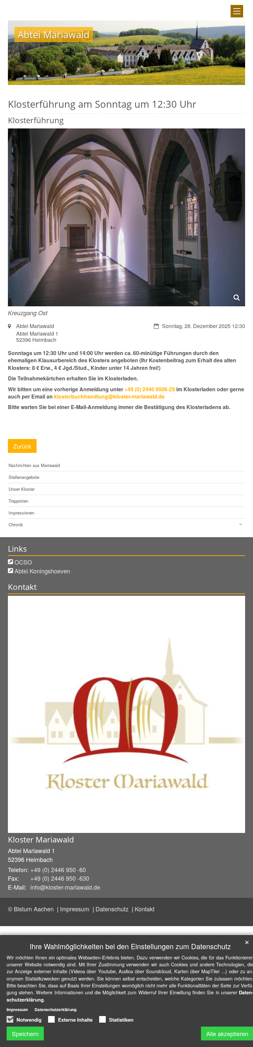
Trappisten (18, 501)
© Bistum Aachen (31, 908)
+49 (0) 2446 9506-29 (150, 389)
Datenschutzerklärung (55, 1009)
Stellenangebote (24, 477)
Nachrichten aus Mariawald (34, 465)
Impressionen (21, 513)
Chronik (16, 524)
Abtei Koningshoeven (42, 570)
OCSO (23, 562)
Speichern (25, 1033)
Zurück (22, 446)
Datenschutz (113, 908)
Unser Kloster (22, 489)
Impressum (75, 908)
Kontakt (145, 908)
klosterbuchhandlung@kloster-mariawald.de (109, 396)
